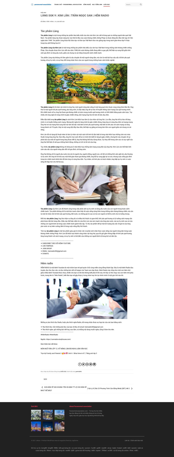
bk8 (129, 448)
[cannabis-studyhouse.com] (41, 4)
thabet (119, 448)
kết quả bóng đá (64, 448)
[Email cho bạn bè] (87, 364)
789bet (104, 450)
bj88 (72, 450)
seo (63, 21)
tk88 (93, 450)
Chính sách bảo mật (136, 440)
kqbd (114, 448)
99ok (131, 450)
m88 (136, 450)
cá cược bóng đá (78, 448)
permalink (79, 371)
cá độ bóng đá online (120, 450)
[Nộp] (140, 4)
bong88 (44, 448)
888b (56, 448)
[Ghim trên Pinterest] (90, 364)
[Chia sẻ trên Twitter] (83, 364)
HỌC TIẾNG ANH (97, 4)
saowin (134, 448)
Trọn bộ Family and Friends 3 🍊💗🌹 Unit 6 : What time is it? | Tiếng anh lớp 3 (69, 353)
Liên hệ (127, 440)
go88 (98, 448)
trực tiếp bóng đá (58, 450)
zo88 (124, 448)
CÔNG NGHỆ (87, 4)
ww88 (68, 450)
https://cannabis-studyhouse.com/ (58, 339)
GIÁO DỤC (107, 4)
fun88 (93, 448)
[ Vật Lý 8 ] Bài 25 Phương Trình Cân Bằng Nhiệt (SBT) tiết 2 (108, 388)
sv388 (110, 450)
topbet (98, 450)
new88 (104, 448)
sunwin (87, 448)
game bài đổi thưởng (82, 450)
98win (49, 450)
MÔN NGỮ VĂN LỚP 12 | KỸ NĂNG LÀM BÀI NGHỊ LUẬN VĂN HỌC (64, 349)
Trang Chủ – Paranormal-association (68, 4)
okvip (109, 448)
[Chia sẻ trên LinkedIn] (94, 364)
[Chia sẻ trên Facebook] (79, 364)
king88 (50, 448)
